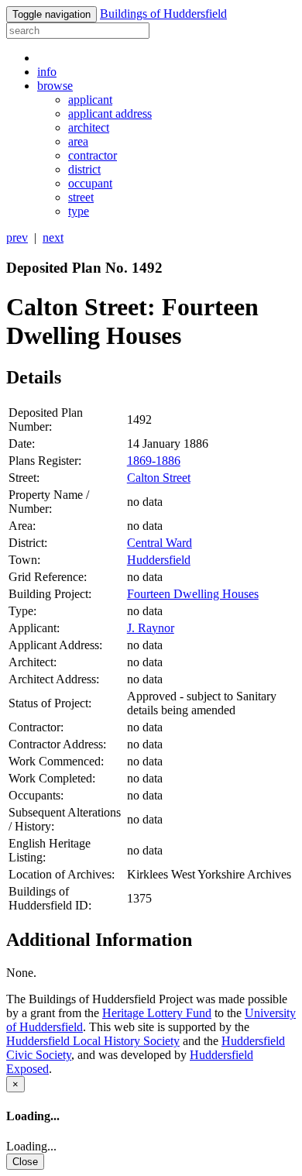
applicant (90, 99)
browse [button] (55, 85)
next (53, 237)
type (78, 211)
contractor (92, 155)
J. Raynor (150, 627)
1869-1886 (153, 460)
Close (25, 1161)
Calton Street (158, 477)
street (81, 197)
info (47, 71)
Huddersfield (158, 559)
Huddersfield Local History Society (93, 1040)
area (78, 141)
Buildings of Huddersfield (163, 13)
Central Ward (159, 542)
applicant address (110, 113)
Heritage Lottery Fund (156, 1013)
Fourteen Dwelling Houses (193, 593)
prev (17, 237)
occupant (90, 183)
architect (88, 127)
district (84, 169)
